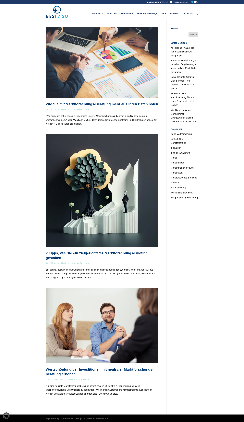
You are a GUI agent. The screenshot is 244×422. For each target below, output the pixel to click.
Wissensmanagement (181, 192)
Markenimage (177, 163)
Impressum (52, 418)
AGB (77, 418)
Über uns (112, 14)
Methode (175, 182)
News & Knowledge (147, 14)
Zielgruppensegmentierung (184, 197)
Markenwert (176, 173)
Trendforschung (178, 187)
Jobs (163, 14)
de (192, 2)
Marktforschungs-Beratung (75, 109)
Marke (174, 158)
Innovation (176, 148)
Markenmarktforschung (182, 168)
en (196, 2)
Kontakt (188, 14)
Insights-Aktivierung (180, 153)
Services (96, 14)
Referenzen (127, 14)
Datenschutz (66, 418)
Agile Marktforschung (181, 134)
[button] (6, 416)
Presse (174, 14)
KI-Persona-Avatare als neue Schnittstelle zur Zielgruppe (182, 52)
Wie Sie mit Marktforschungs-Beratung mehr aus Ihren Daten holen (102, 104)
